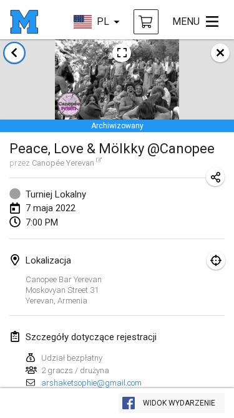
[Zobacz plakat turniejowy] (121, 53)
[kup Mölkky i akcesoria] (146, 21)
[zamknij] (220, 53)
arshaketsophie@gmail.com (91, 382)
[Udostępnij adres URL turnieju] (215, 177)
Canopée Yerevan (63, 163)
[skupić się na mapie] (216, 260)
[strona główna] (24, 21)
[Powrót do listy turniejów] (14, 53)
